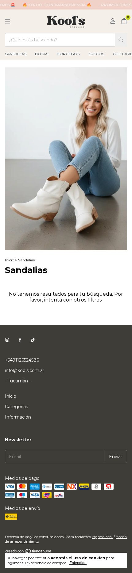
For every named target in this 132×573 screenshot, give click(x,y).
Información (18, 417)
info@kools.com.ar (24, 370)
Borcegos (68, 53)
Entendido (78, 563)
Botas (41, 53)
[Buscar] (121, 40)
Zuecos (96, 53)
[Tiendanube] (28, 552)
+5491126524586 (22, 360)
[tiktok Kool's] (33, 340)
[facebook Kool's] (20, 340)
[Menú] (7, 21)
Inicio (9, 260)
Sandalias (15, 53)
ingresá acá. (102, 536)
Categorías (16, 406)
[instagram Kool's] (7, 340)
